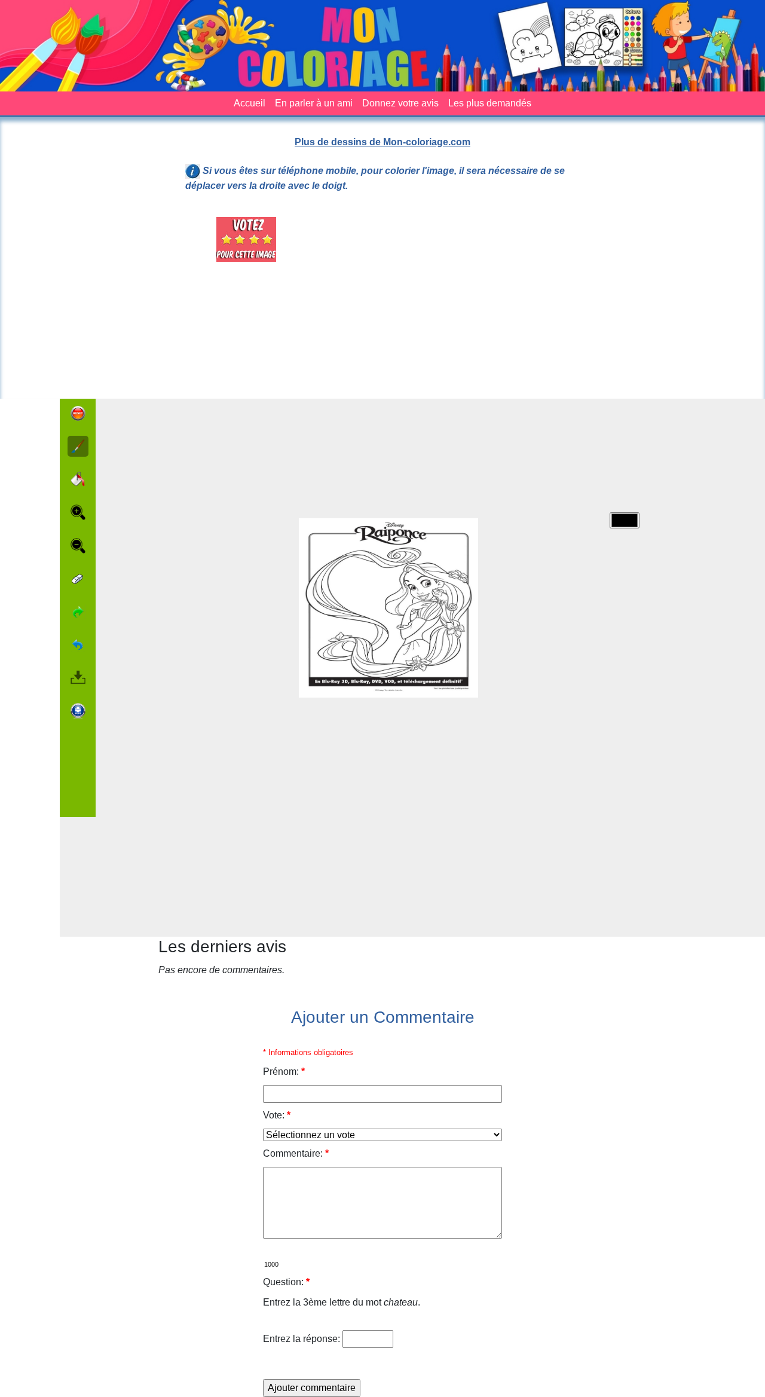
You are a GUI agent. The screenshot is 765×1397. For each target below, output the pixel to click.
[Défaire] (78, 644)
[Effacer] (78, 578)
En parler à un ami (314, 103)
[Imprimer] (78, 711)
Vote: (276, 1115)
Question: (286, 1282)
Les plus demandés (489, 103)
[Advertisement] (451, 300)
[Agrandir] (78, 512)
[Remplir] (78, 479)
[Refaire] (78, 611)
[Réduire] (78, 546)
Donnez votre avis (400, 103)
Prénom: (284, 1071)
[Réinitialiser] (78, 413)
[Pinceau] (78, 446)
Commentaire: (296, 1153)
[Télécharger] (78, 677)
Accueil (249, 103)
